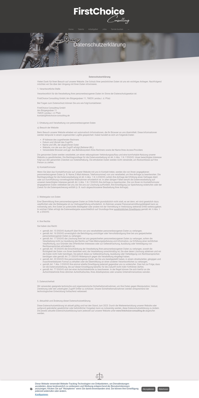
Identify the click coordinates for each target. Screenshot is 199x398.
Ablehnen (163, 389)
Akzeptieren (148, 389)
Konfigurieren (41, 394)
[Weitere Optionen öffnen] (128, 29)
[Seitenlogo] (99, 13)
